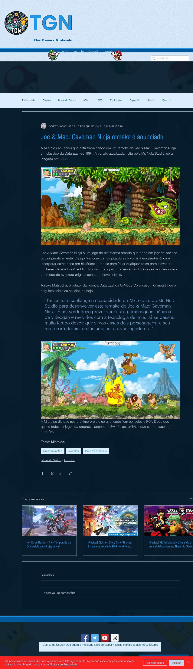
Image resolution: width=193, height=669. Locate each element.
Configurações (155, 662)
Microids (69, 460)
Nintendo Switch (67, 100)
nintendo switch (52, 451)
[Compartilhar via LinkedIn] (61, 473)
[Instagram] (115, 638)
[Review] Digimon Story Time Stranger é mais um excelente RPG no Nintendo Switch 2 (110, 544)
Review (47, 100)
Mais (164, 100)
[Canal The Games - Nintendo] (105, 638)
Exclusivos (116, 100)
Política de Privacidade (63, 664)
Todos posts (28, 100)
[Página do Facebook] (85, 638)
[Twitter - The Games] (95, 638)
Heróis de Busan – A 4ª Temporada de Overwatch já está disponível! (49, 544)
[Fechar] (188, 662)
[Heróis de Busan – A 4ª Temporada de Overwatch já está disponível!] (49, 521)
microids (73, 451)
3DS (100, 100)
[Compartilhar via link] (70, 473)
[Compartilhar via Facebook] (42, 473)
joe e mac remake (96, 451)
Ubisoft (150, 100)
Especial (134, 100)
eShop (86, 100)
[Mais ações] (178, 126)
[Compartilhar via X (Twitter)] (52, 473)
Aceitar (176, 662)
